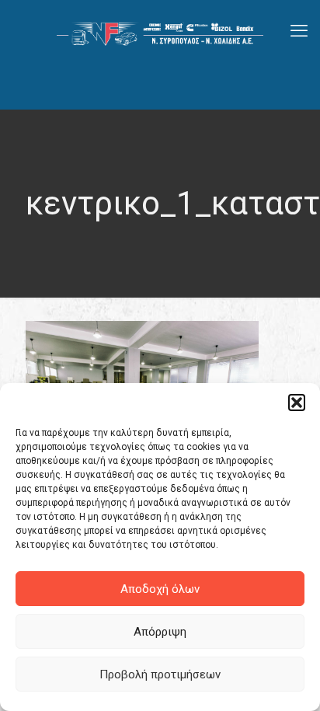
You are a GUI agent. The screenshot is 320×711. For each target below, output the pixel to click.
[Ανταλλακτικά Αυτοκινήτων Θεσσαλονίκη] (160, 31)
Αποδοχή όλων (160, 589)
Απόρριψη (160, 632)
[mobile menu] (299, 31)
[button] (296, 402)
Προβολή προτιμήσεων (160, 674)
